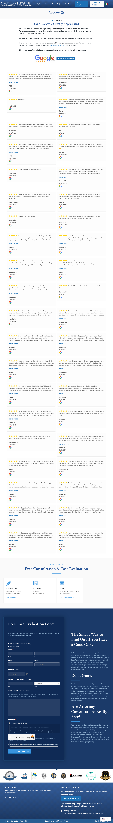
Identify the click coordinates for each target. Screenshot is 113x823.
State (36, 687)
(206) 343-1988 (38, 598)
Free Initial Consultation (71, 798)
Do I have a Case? (80, 4)
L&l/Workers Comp (42, 4)
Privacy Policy (63, 821)
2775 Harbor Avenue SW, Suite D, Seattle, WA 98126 (83, 813)
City (9, 687)
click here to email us (56, 45)
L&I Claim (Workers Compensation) (20, 644)
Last (35, 657)
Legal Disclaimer (51, 821)
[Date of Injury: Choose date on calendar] (27, 674)
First (9, 657)
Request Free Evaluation (19, 751)
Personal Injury (57, 4)
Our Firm (68, 4)
